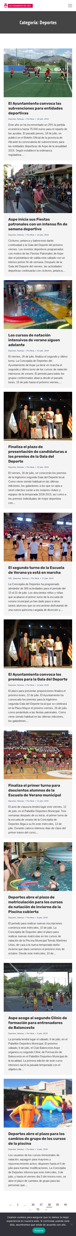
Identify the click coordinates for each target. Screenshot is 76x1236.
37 (41, 1204)
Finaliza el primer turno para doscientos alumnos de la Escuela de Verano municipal (34, 790)
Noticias (20, 119)
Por (30, 119)
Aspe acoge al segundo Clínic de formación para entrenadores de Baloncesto (37, 1023)
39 (57, 1204)
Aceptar (39, 1230)
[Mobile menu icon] (70, 5)
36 (33, 1204)
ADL (10, 578)
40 (65, 1204)
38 (49, 1204)
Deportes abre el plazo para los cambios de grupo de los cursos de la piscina (37, 1138)
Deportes (12, 119)
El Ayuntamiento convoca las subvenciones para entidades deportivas (35, 108)
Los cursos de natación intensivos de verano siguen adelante (34, 340)
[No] (71, 1224)
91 (38, 1209)
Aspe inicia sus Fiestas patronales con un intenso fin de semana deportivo (37, 224)
